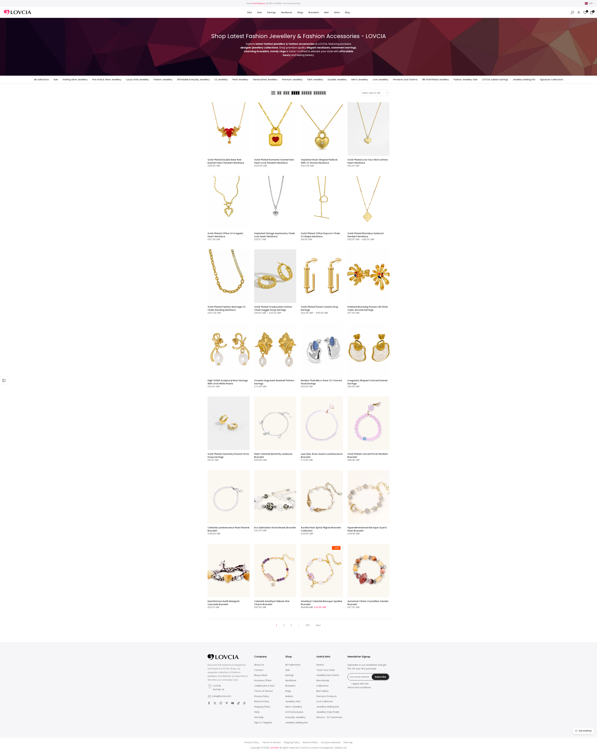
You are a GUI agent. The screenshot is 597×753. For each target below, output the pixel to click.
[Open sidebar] (4, 380)
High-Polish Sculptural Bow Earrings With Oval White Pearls (228, 382)
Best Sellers (322, 691)
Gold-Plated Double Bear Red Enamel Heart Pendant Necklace (226, 161)
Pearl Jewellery (240, 79)
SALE (249, 12)
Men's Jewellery (359, 79)
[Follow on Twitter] (214, 703)
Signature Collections (551, 79)
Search (320, 664)
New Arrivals (322, 680)
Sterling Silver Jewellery (75, 79)
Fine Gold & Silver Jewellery (106, 79)
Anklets (289, 696)
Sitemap (348, 742)
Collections (322, 685)
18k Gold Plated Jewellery (435, 79)
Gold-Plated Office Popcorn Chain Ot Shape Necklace (320, 235)
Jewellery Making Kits (524, 79)
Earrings (271, 12)
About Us (259, 664)
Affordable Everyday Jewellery (193, 79)
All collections (41, 79)
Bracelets (314, 12)
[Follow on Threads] (244, 703)
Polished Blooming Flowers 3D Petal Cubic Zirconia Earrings (367, 308)
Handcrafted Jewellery (265, 79)
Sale (55, 79)
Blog (347, 12)
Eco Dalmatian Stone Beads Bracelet (275, 527)
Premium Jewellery (292, 79)
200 (308, 625)
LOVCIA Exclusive (294, 712)
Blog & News (260, 675)
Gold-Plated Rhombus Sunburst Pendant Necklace (365, 235)
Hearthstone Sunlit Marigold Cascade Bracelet (223, 603)
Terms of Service (263, 691)
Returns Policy (261, 701)
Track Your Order (325, 670)
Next (318, 625)
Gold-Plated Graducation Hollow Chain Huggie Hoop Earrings (273, 308)
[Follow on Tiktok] (238, 703)
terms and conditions (359, 687)
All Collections (292, 664)
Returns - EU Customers (329, 717)
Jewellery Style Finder (327, 712)
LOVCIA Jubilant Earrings (495, 79)
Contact (258, 670)
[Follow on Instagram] (220, 703)
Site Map (259, 717)
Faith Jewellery (315, 79)
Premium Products (326, 696)
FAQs (257, 712)
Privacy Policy (261, 696)
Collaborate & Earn (264, 685)
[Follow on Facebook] (209, 703)
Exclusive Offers (262, 680)
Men (326, 12)
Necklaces (286, 12)
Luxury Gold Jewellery (137, 79)
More (337, 12)
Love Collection (324, 701)
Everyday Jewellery (295, 717)
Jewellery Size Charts (327, 675)
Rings (300, 12)
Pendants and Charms (405, 79)
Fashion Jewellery (163, 79)
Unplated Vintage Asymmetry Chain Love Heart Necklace (274, 235)
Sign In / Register (263, 722)
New (259, 12)
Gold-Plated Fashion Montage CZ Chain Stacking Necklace (226, 308)
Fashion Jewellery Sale (465, 79)
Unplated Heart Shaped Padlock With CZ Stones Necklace (319, 161)
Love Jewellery (380, 79)
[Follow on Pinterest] (226, 703)
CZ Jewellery (221, 79)
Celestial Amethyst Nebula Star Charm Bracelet (272, 603)
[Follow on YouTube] (232, 703)
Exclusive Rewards (330, 742)
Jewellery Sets (293, 701)
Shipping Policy (262, 706)
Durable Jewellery (337, 79)
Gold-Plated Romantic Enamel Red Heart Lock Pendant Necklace (274, 161)
